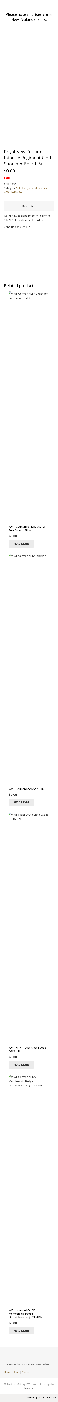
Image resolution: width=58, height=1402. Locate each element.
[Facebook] (8, 1355)
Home (7, 1372)
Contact (26, 1372)
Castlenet (29, 1387)
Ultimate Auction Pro (47, 1397)
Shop (16, 1372)
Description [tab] (29, 206)
